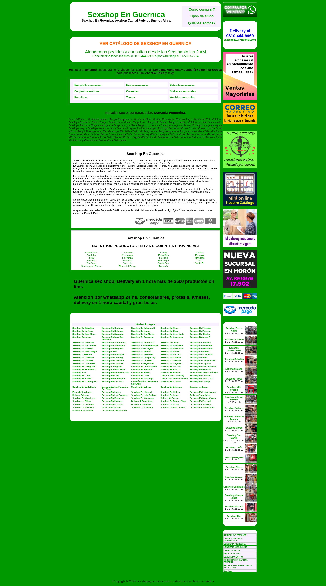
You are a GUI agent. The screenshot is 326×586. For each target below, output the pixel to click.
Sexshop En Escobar (141, 369)
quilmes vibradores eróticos (204, 372)
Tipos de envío (202, 16)
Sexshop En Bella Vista (172, 348)
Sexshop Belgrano (234, 457)
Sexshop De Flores (170, 328)
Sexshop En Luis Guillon (143, 395)
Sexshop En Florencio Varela (116, 372)
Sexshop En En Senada (83, 369)
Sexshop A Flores (199, 357)
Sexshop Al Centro (170, 342)
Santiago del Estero (91, 266)
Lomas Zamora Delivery (172, 375)
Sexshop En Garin (81, 375)
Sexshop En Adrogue (83, 342)
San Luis (127, 263)
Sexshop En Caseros (171, 357)
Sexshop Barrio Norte (234, 329)
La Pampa (127, 258)
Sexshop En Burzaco (171, 354)
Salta (199, 260)
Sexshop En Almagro (200, 342)
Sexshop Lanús (234, 447)
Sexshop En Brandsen (142, 354)
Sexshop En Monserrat (113, 398)
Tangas (131, 97)
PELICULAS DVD (232, 553)
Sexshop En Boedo (199, 351)
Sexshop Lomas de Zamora (234, 418)
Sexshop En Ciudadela (83, 363)
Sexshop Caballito (234, 359)
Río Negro (163, 260)
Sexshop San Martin (234, 436)
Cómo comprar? (202, 9)
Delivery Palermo (80, 395)
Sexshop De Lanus (140, 331)
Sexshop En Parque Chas (173, 401)
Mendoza (200, 258)
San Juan (91, 263)
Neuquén (127, 260)
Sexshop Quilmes (234, 408)
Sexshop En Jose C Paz (201, 378)
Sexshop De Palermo (200, 331)
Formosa (199, 255)
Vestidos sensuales (182, 97)
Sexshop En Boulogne (113, 354)
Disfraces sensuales (183, 91)
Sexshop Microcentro (234, 349)
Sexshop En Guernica (126, 14)
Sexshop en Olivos (81, 401)
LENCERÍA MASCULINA (235, 547)
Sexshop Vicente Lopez (234, 496)
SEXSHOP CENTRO (233, 557)
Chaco (163, 252)
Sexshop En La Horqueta (84, 381)
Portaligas (80, 97)
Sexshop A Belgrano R (142, 363)
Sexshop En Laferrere (171, 387)
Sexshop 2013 (79, 372)
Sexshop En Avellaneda (113, 345)
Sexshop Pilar (234, 516)
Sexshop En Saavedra (200, 404)
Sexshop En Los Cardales (114, 395)
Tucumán (163, 266)
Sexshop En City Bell (141, 360)
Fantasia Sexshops (81, 392)
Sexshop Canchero (81, 337)
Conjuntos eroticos (86, 91)
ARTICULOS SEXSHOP (235, 535)
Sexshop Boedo (233, 369)
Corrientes (127, 255)
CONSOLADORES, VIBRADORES (233, 539)
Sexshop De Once (169, 331)
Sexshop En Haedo (81, 378)
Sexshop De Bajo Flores (84, 334)
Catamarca (127, 252)
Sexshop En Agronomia (113, 342)
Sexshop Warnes (234, 477)
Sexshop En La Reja (200, 381)
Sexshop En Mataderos (83, 398)
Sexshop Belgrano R (200, 337)
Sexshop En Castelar (82, 360)
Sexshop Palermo (234, 339)
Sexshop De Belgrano (112, 331)
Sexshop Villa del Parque (234, 398)
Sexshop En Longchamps (203, 392)
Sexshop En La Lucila (112, 381)
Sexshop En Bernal (170, 351)
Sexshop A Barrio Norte (113, 369)
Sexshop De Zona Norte (172, 334)
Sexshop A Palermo (82, 354)
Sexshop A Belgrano (112, 366)
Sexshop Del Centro (200, 334)
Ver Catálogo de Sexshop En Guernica (145, 43)
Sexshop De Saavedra (112, 334)
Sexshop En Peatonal (83, 404)
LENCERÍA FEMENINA (235, 544)
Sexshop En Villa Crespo (173, 407)
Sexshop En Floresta (171, 372)
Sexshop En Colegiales (83, 366)
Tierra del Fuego (127, 266)
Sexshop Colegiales (234, 487)
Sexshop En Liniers (170, 392)
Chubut (200, 252)
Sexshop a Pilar (109, 351)
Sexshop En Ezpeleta (200, 369)
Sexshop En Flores (140, 372)
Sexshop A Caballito (171, 360)
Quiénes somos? (201, 23)
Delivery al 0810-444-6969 (240, 33)
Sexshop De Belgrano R (143, 328)
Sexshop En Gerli (110, 375)
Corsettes (132, 91)
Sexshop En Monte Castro (203, 398)
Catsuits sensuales (182, 84)
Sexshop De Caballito (83, 328)
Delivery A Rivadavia (141, 404)
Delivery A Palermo (111, 407)
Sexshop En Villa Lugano (114, 410)
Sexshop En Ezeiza (170, 369)
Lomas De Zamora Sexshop (174, 378)
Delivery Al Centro (169, 398)
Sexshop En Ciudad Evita (202, 360)
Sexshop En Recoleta (112, 404)
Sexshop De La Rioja (82, 331)
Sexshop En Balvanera (172, 345)
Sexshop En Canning (112, 357)
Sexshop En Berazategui (84, 351)
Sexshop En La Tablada (84, 387)
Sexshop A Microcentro (201, 354)
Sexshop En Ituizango (142, 378)
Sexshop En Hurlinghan (113, 378)
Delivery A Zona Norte (142, 401)
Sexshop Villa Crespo (234, 388)
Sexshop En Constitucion (144, 366)
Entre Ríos (163, 255)
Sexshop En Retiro (170, 404)
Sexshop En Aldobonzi (142, 342)
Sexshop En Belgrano (112, 348)
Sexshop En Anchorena (84, 345)
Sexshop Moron (234, 428)
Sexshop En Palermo (112, 401)
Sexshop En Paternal (200, 401)
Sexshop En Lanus (111, 392)
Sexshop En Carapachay (143, 357)
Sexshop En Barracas (83, 348)
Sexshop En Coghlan (171, 363)
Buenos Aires (91, 252)
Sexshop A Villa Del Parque (144, 345)
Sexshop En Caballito (83, 357)
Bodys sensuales (137, 84)
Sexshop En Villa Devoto (202, 407)
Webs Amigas (145, 324)
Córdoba (91, 255)
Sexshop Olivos (234, 467)
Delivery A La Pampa (82, 410)
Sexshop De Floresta (200, 328)
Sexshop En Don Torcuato (203, 366)
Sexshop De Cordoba (112, 328)
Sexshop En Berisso (141, 351)
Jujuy (91, 258)
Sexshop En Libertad (141, 392)
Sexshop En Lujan (170, 395)
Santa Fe (199, 263)
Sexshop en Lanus (199, 387)
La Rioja (163, 258)
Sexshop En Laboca (141, 387)
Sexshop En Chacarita (113, 360)
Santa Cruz (163, 263)
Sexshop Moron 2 (234, 506)
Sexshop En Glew (140, 375)
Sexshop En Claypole (112, 363)
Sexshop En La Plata (171, 381)
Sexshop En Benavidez (201, 348)
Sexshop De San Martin (142, 334)
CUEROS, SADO (232, 550)
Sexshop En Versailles (83, 407)
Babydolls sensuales (87, 84)
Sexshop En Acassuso (142, 337)
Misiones (91, 260)
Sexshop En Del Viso (171, 366)
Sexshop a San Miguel (142, 348)
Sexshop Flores (234, 378)
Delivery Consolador (200, 395)
